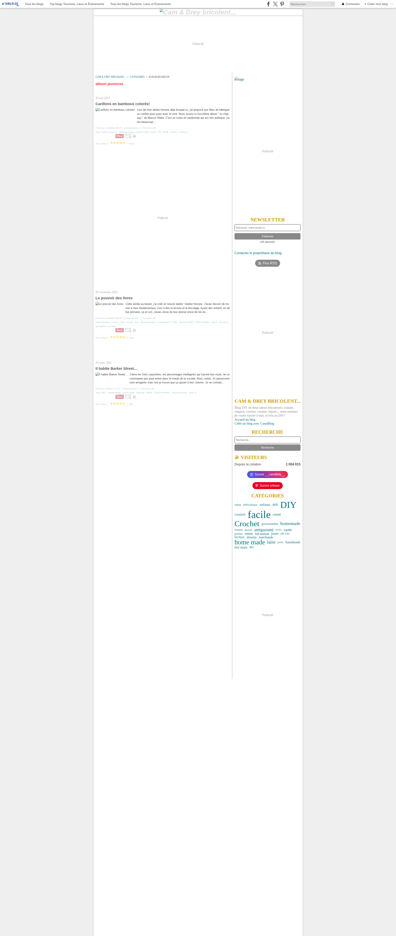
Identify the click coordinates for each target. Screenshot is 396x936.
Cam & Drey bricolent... (110, 77)
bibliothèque (250, 505)
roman (249, 533)
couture (240, 514)
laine (271, 542)
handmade (293, 542)
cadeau (238, 505)
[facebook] (268, 4)
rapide (288, 530)
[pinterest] (282, 4)
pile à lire (285, 533)
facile (259, 514)
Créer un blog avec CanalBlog (254, 423)
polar (280, 542)
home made (250, 542)
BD (251, 547)
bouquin (239, 529)
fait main (241, 547)
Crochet (247, 523)
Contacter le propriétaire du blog (258, 253)
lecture (240, 537)
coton (277, 514)
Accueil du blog (245, 419)
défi (275, 505)
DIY (288, 504)
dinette (252, 537)
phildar (239, 533)
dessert (248, 529)
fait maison (262, 534)
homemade (290, 523)
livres (279, 529)
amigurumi (263, 530)
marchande (266, 537)
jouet (275, 534)
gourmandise (270, 523)
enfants (265, 504)
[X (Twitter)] (275, 4)
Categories (137, 77)
